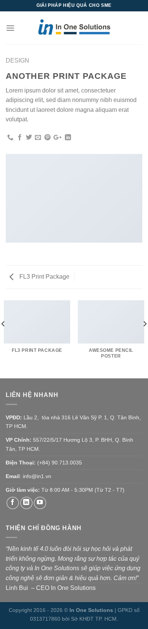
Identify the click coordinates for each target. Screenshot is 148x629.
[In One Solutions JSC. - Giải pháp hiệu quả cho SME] (74, 28)
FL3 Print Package (43, 276)
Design (17, 60)
